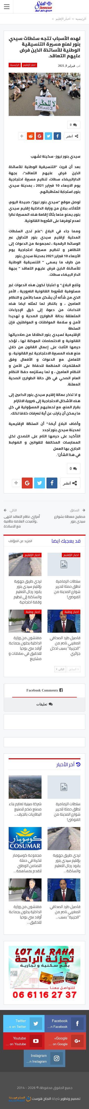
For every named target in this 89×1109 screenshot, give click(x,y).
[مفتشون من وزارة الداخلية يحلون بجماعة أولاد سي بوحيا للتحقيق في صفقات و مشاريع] (25, 621)
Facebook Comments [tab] (42, 690)
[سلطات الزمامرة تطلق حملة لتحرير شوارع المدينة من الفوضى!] (63, 564)
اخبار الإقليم (29, 65)
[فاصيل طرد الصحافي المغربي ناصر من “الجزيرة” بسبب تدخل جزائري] (63, 621)
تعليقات (41, 704)
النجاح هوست (41, 1098)
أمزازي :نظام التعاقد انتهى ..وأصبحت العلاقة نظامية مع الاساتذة (22, 521)
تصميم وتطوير (70, 1098)
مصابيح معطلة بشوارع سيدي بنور (69, 519)
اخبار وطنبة (72, 612)
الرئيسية (14, 65)
